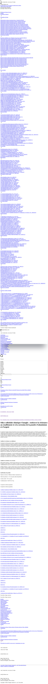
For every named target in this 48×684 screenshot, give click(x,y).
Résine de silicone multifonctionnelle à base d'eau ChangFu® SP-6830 (13, 61)
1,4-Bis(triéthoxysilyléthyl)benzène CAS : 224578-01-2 (10, 232)
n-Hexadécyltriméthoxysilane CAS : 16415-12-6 (9, 182)
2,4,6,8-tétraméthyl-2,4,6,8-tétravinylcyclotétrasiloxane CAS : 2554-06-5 (13, 154)
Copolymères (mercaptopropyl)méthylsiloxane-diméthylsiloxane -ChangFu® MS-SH (16, 40)
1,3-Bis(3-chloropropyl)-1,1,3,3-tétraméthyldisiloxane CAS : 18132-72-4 (13, 300)
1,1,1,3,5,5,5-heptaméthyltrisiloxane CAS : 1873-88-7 (10, 315)
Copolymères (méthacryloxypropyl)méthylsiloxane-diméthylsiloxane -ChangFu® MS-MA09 (17, 41)
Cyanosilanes (2, 190)
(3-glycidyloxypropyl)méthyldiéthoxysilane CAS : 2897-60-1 (11, 81)
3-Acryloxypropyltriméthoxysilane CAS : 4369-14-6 (10, 98)
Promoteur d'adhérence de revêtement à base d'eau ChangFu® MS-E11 (13, 37)
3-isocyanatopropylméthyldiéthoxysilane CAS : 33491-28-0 (11, 207)
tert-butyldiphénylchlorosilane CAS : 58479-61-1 (9, 251)
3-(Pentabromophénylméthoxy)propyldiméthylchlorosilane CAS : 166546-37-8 (15, 167)
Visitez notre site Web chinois (5, 6)
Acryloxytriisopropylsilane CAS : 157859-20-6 (9, 110)
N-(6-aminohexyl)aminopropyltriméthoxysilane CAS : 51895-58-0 (12, 128)
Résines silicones (3, 54)
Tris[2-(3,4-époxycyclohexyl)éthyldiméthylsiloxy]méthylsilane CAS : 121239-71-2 (15, 89)
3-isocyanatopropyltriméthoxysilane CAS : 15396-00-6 (10, 204)
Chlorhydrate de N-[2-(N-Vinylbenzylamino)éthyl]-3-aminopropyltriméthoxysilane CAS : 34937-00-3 (19, 134)
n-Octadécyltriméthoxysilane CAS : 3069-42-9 (9, 183)
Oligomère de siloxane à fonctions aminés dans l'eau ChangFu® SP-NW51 (14, 25)
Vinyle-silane (2, 146)
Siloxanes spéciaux (3, 602)
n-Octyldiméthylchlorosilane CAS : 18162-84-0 (9, 179)
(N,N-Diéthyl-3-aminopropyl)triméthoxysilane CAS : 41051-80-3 (12, 145)
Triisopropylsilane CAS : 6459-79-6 (7, 255)
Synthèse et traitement (4, 346)
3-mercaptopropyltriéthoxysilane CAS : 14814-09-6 (10, 115)
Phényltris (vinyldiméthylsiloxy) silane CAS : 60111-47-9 (11, 171)
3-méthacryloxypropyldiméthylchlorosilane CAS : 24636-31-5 (11, 96)
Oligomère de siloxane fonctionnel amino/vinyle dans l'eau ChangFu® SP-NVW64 (15, 28)
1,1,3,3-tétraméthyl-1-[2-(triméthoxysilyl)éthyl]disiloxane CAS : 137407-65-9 (14, 284)
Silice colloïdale (3, 319)
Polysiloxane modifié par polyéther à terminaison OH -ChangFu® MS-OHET (14, 45)
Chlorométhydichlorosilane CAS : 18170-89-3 (9, 246)
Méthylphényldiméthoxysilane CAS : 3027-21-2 (9, 162)
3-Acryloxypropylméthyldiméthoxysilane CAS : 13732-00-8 (11, 99)
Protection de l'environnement (5, 341)
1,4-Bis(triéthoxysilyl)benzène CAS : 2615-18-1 (9, 216)
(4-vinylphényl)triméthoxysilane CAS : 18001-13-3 (9, 156)
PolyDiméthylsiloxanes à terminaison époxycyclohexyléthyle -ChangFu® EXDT (15, 53)
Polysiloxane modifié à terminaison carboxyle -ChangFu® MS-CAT (13, 47)
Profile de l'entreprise (4, 348)
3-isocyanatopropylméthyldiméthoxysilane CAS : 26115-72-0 (11, 206)
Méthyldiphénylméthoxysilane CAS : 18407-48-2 (9, 173)
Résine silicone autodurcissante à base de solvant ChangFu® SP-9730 (13, 65)
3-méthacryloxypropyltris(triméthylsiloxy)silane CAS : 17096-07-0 (12, 93)
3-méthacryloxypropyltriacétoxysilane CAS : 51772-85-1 (11, 104)
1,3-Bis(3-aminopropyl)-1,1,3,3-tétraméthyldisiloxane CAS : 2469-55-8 (13, 296)
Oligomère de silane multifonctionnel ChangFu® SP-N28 (11, 30)
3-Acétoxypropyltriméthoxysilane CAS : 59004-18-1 (10, 105)
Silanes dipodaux (3, 213)
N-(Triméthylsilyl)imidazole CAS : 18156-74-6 (9, 260)
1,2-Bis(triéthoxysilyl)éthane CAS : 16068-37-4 (9, 223)
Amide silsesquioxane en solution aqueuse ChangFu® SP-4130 (12, 66)
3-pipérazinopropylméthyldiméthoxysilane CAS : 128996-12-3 (12, 133)
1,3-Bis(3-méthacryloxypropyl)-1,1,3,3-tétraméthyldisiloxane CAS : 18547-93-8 (15, 295)
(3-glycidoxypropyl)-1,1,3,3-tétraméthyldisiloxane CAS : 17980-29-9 (13, 83)
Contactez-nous (3, 353)
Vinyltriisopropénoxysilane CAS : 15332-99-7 (9, 149)
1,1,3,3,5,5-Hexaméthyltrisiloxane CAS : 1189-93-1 (10, 314)
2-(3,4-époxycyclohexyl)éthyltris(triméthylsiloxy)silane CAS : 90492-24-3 (14, 82)
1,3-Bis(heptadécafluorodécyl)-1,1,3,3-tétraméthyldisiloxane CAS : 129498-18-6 (15, 302)
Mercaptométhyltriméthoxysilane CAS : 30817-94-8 (10, 117)
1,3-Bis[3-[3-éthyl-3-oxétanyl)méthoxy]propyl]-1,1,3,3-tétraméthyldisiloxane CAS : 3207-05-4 (17, 306)
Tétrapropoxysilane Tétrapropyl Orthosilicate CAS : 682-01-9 (11, 266)
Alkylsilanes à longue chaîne (5, 174)
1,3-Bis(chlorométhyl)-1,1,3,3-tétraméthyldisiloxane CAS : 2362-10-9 (13, 301)
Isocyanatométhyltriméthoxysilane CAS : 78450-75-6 (10, 208)
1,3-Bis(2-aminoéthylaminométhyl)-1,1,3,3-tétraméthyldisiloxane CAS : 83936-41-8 (16, 297)
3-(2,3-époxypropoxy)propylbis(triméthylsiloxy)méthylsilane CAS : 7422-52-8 (15, 84)
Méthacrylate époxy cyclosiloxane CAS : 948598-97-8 (10, 80)
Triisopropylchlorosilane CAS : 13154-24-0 (8, 256)
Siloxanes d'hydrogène (4, 309)
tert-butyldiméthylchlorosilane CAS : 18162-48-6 (9, 250)
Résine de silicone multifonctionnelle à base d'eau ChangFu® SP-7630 (13, 62)
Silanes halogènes (3, 235)
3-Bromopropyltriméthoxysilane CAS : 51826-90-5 (9, 241)
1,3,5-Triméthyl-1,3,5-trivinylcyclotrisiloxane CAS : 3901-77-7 (12, 153)
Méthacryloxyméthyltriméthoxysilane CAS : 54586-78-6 (10, 100)
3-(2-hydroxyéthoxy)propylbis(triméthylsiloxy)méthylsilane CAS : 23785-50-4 (15, 282)
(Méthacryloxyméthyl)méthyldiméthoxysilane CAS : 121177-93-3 (12, 101)
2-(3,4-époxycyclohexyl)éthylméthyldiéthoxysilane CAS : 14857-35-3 (13, 74)
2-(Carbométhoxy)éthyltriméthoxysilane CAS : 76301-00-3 (11, 278)
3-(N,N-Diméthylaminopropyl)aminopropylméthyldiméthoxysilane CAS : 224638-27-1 (16, 139)
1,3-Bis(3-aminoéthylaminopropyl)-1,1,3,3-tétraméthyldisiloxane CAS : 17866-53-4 (15, 298)
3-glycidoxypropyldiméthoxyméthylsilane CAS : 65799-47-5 (11, 75)
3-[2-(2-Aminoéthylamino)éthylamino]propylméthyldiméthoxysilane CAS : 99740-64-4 (16, 143)
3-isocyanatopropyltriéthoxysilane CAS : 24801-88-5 (10, 205)
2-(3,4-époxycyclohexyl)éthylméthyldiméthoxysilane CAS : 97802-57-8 (13, 73)
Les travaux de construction (5, 342)
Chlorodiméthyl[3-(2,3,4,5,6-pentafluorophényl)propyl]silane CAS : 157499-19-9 (15, 168)
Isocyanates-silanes (3, 201)
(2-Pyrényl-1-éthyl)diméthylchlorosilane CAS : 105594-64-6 (11, 277)
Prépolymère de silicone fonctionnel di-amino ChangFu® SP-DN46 (13, 21)
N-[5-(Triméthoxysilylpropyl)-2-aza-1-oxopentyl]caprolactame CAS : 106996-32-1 (15, 130)
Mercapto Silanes (3, 111)
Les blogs (2, 352)
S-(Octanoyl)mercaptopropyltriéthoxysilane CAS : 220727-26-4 (12, 120)
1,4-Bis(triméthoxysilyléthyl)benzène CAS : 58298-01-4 (10, 217)
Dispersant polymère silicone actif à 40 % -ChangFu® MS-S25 (12, 44)
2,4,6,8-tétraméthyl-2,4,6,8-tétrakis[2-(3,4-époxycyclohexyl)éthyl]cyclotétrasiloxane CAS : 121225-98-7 (19, 77)
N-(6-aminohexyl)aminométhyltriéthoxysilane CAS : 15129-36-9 (12, 129)
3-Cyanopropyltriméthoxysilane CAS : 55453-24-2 (9, 194)
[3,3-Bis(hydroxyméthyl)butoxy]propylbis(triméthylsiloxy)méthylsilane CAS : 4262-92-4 (16, 285)
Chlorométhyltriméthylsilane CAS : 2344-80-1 (9, 261)
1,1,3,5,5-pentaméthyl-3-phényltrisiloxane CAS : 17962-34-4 (11, 318)
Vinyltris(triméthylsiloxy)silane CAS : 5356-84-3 (9, 150)
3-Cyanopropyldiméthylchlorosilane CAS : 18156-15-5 (10, 199)
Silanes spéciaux (3, 601)
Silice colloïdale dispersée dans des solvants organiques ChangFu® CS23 (14, 322)
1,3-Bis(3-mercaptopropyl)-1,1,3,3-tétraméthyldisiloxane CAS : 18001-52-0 (14, 299)
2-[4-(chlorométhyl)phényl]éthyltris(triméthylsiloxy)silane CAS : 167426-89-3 (14, 240)
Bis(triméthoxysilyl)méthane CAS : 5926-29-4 (9, 218)
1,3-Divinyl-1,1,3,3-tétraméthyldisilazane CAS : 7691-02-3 (11, 152)
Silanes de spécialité (4, 67)
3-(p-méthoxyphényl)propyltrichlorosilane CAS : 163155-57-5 (12, 170)
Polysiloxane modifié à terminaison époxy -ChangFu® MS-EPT (12, 48)
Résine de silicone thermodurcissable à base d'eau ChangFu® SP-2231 (13, 58)
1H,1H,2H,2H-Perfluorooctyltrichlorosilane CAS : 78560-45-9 (12, 244)
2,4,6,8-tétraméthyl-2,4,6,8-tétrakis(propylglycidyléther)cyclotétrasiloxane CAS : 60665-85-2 (17, 76)
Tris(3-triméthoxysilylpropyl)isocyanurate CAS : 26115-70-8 (11, 210)
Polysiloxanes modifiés (4, 34)
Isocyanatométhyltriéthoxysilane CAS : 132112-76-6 (10, 209)
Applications (2, 334)
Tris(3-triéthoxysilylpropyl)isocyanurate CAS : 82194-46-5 (11, 211)
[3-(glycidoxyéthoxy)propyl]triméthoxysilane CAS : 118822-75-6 (12, 87)
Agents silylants (3, 247)
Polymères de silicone (4, 14)
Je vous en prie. (3, 622)
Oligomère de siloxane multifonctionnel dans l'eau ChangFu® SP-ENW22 (14, 32)
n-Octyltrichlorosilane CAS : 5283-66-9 (7, 178)
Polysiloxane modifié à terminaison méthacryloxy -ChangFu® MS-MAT (13, 46)
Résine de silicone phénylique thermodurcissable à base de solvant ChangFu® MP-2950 (16, 57)
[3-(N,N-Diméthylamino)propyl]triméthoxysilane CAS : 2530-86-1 (12, 131)
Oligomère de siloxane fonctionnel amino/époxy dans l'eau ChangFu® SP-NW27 (15, 27)
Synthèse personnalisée (4, 344)
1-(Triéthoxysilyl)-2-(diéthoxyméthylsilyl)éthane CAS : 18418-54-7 (12, 234)
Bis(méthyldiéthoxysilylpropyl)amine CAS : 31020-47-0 (10, 231)
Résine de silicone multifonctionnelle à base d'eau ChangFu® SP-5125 (13, 60)
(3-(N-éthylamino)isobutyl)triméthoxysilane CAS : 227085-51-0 (12, 132)
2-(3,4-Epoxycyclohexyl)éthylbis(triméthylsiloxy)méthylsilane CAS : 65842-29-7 (15, 86)
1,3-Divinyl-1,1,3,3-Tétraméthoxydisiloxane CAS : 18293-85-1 (12, 155)
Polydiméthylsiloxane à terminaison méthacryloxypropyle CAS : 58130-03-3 (14, 305)
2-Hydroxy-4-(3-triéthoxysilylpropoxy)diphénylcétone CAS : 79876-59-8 (14, 274)
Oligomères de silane (4, 17)
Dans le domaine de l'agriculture (6, 343)
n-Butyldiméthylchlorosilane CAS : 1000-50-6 (9, 188)
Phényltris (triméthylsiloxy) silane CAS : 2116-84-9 (9, 161)
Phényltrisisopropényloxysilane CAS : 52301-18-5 (9, 160)
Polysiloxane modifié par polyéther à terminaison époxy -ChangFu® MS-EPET (15, 49)
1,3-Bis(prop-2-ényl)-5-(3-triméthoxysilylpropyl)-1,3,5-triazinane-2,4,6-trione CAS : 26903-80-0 (18, 212)
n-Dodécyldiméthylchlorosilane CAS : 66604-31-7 (9, 180)
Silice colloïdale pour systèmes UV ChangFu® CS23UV (11, 324)
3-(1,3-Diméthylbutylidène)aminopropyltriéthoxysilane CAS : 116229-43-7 (14, 124)
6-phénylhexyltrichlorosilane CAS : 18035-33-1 (9, 165)
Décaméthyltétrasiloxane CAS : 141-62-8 (8, 270)
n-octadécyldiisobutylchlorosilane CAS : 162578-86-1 (10, 186)
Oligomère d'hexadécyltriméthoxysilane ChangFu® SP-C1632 (12, 33)
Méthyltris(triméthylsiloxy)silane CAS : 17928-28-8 (10, 267)
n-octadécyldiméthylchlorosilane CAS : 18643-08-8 (10, 185)
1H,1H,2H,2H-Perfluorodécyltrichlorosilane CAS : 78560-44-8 (12, 245)
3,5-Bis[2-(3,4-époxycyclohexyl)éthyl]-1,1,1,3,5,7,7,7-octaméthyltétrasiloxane (14, 88)
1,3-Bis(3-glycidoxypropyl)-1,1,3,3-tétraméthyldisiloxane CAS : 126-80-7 (14, 293)
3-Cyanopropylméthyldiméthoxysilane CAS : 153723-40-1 (11, 198)
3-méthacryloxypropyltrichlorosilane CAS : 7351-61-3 (10, 103)
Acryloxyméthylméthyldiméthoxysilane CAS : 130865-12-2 (11, 109)
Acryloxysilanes (3, 91)
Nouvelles (2, 350)
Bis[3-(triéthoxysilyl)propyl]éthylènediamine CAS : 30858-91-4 (12, 229)
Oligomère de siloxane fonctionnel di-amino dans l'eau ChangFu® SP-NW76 (14, 26)
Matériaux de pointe (4, 338)
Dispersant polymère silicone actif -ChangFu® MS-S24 (10, 43)
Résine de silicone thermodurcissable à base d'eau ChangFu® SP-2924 (13, 59)
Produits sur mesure (4, 345)
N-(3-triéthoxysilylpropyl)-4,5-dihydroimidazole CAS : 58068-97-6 (12, 140)
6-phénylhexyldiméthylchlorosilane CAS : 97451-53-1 (10, 166)
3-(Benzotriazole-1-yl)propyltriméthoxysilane (8, 144)
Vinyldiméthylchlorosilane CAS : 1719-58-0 (8, 151)
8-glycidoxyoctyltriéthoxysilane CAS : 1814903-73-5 (10, 79)
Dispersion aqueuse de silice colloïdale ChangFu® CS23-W (11, 323)
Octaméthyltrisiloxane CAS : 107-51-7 (7, 271)
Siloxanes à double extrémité (5, 290)
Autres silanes (3, 263)
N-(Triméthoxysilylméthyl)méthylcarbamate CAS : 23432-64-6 (12, 126)
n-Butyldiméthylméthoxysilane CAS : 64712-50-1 (9, 187)
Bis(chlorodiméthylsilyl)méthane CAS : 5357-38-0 (9, 220)
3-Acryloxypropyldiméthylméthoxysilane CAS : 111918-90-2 (11, 107)
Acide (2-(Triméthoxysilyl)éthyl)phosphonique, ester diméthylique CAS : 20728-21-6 (16, 281)
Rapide (1, 620)
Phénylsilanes (3, 157)
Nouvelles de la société (4, 351)
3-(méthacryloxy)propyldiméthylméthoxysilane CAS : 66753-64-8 (12, 106)
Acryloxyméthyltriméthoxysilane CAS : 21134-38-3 (10, 108)
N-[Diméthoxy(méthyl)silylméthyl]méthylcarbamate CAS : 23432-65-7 (13, 127)
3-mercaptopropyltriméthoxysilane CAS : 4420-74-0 (10, 114)
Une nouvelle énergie (4, 336)
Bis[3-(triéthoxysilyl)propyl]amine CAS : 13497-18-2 (10, 227)
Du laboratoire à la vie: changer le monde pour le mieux (10, 5)
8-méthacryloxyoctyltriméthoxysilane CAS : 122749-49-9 (11, 102)
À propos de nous (3, 347)
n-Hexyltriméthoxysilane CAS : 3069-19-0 (8, 177)
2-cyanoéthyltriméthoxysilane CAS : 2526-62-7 (9, 200)
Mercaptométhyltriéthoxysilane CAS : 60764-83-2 (9, 119)
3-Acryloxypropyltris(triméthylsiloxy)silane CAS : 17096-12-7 (12, 97)
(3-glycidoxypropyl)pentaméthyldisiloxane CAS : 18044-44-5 (11, 85)
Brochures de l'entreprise (5, 349)
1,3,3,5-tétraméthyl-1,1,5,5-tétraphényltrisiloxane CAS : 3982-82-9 (12, 52)
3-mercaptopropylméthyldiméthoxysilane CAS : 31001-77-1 (11, 116)
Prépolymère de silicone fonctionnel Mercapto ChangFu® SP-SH (12, 23)
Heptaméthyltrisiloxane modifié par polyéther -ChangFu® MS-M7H (13, 50)
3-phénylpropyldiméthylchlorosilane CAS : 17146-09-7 (10, 164)
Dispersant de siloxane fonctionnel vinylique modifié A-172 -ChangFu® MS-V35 (15, 42)
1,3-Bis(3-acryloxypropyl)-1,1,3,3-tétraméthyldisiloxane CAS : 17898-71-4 (14, 304)
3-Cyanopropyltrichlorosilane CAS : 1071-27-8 (9, 193)
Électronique (2, 337)
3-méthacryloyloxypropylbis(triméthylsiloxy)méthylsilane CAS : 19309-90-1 (14, 94)
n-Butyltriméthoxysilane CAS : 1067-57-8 (8, 189)
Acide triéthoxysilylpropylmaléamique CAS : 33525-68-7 (11, 273)
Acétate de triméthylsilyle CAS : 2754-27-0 (8, 269)
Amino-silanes (3, 121)
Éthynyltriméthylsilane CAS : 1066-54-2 (7, 258)
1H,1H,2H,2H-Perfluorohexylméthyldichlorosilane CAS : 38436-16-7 (13, 243)
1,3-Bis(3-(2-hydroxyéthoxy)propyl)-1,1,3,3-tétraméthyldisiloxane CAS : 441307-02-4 (16, 308)
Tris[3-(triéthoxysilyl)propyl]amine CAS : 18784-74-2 (10, 138)
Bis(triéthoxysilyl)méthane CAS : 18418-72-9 (8, 219)
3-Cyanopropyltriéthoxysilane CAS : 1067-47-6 (9, 195)
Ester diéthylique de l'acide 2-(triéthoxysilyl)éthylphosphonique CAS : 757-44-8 (15, 286)
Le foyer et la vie (3, 340)
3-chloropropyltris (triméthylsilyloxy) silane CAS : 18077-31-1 (12, 238)
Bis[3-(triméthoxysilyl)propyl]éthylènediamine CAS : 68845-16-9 (12, 228)
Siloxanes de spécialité (4, 287)
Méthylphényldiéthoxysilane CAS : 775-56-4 (8, 163)
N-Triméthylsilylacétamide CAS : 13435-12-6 (8, 262)
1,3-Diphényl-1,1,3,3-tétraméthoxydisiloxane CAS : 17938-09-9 (12, 172)
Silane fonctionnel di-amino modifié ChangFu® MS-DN (10, 38)
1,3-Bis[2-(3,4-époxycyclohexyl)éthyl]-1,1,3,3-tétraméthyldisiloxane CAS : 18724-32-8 (16, 294)
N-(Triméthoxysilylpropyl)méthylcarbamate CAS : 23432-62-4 (12, 125)
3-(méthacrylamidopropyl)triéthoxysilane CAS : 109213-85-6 (11, 136)
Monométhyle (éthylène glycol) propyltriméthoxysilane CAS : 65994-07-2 (14, 280)
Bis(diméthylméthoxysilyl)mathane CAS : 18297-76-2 (10, 221)
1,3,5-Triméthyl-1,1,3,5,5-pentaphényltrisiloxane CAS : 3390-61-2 (12, 51)
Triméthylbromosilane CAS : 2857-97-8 (7, 259)
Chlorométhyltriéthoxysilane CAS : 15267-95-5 (9, 242)
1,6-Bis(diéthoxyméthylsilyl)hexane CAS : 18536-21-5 (10, 233)
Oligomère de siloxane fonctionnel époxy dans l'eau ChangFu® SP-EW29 (14, 24)
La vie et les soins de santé (5, 339)
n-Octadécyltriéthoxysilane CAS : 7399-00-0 (8, 184)
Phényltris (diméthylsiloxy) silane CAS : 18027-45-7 (10, 316)
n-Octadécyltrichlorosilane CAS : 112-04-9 (8, 181)
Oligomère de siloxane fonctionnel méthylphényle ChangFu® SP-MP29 (13, 31)
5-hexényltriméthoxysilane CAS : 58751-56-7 (8, 268)
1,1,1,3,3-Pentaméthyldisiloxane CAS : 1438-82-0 (9, 313)
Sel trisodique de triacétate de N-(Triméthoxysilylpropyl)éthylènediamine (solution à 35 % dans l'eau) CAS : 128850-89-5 (22, 283)
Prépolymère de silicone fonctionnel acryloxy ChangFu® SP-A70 (12, 22)
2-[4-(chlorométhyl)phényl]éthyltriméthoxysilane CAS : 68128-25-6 (13, 239)
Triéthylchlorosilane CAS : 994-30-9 (7, 254)
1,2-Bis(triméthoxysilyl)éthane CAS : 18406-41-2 (9, 222)
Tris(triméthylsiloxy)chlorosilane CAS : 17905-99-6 (10, 272)
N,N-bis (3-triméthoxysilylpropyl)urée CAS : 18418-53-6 (11, 230)
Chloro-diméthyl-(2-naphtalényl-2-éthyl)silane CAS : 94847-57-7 (12, 275)
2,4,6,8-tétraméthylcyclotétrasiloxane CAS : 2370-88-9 (10, 312)
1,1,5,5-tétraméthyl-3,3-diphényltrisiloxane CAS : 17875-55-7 (11, 317)
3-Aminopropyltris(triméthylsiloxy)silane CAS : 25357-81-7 (11, 135)
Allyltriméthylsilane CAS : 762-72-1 (7, 279)
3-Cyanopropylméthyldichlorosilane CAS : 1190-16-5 (10, 196)
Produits (2, 13)
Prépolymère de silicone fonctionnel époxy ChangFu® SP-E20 (12, 20)
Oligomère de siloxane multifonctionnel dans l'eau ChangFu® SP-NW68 (13, 29)
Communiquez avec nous (5, 623)
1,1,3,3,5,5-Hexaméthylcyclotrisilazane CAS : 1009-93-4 (11, 257)
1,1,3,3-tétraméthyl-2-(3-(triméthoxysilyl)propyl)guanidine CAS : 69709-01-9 (14, 137)
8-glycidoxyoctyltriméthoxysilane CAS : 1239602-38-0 (10, 78)
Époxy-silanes (3, 70)
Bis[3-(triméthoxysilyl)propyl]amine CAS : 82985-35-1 (10, 226)
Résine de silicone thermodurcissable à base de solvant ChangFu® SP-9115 (14, 64)
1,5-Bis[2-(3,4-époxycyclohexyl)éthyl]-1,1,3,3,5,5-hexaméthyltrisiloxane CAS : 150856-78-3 (17, 307)
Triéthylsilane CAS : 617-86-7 (6, 253)
